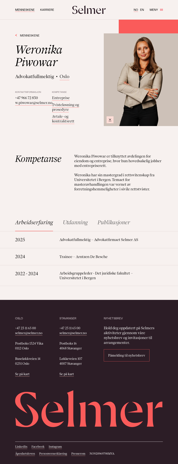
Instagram (55, 447)
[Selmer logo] (89, 10)
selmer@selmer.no (28, 333)
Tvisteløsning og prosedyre (65, 107)
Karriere (47, 9)
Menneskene (25, 9)
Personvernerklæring (53, 453)
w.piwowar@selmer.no (33, 102)
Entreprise (61, 97)
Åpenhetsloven (25, 453)
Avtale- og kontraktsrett (63, 119)
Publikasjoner (114, 222)
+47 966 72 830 (26, 97)
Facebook (37, 447)
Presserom (78, 453)
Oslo (64, 76)
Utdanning (75, 222)
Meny (154, 9)
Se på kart (22, 374)
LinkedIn (21, 447)
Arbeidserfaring (34, 222)
